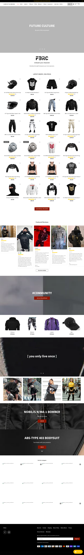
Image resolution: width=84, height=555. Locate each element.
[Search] (75, 4)
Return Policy (56, 528)
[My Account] (73, 4)
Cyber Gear (56, 4)
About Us (39, 528)
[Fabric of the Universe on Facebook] (5, 532)
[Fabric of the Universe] (9, 4)
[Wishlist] (77, 4)
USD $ (69, 4)
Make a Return (64, 528)
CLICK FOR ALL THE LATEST (42, 209)
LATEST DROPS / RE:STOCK (42, 74)
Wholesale (48, 532)
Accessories (50, 4)
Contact (44, 528)
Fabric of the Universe (44, 542)
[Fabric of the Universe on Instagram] (9, 532)
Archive (61, 4)
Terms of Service (40, 532)
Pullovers (31, 4)
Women (45, 4)
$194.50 (42, 421)
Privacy (70, 528)
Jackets (25, 4)
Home (18, 4)
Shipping (50, 528)
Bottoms (40, 4)
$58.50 (42, 447)
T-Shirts (35, 4)
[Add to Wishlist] (20, 79)
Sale (21, 4)
